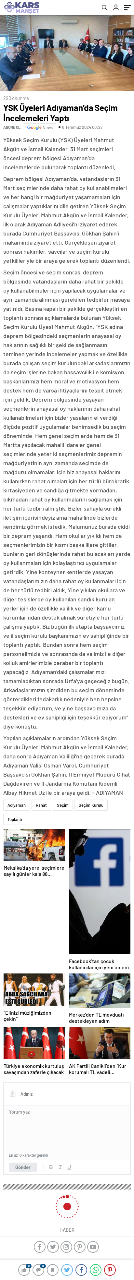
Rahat (41, 805)
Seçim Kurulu (91, 805)
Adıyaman (16, 805)
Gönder (23, 1167)
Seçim (63, 805)
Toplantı (14, 819)
